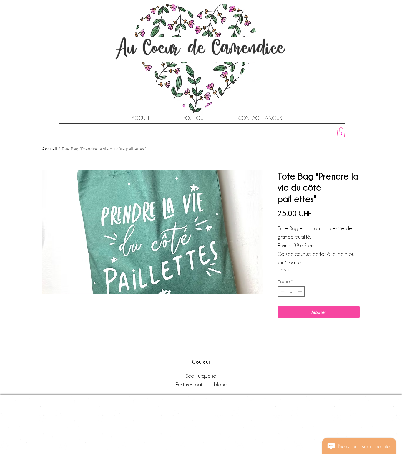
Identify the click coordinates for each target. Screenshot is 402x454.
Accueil (49, 149)
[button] (341, 132)
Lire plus (284, 270)
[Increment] (300, 292)
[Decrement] (281, 292)
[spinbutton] (291, 292)
